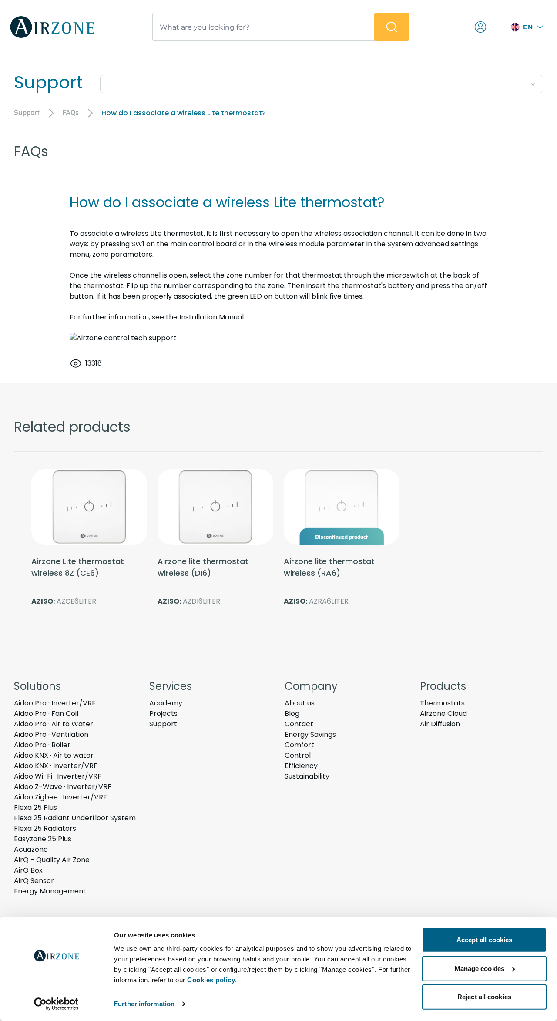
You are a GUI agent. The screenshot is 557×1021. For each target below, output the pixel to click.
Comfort (299, 745)
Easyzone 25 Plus (42, 839)
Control (298, 755)
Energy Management (50, 891)
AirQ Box (28, 870)
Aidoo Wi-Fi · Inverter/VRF (57, 776)
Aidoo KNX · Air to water (54, 755)
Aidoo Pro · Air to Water (53, 724)
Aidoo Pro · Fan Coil (46, 714)
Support (163, 724)
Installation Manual (211, 317)
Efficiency (301, 766)
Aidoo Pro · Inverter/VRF (55, 703)
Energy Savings (310, 734)
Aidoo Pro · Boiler (42, 745)
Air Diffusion (440, 724)
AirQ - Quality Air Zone (52, 860)
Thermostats (442, 703)
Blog (292, 714)
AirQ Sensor (34, 881)
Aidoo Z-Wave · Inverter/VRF (62, 787)
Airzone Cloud (443, 714)
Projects (163, 714)
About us (300, 703)
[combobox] (321, 82)
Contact (299, 724)
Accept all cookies (484, 940)
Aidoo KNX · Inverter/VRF (55, 766)
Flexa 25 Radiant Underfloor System (75, 818)
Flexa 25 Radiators (45, 828)
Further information (144, 1004)
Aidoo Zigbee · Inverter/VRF (60, 797)
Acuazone (31, 849)
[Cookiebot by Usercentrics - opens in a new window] (56, 1004)
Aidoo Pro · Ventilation (51, 734)
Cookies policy (211, 980)
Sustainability (307, 776)
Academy (165, 703)
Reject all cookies (484, 997)
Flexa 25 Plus (35, 808)
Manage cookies (479, 968)
